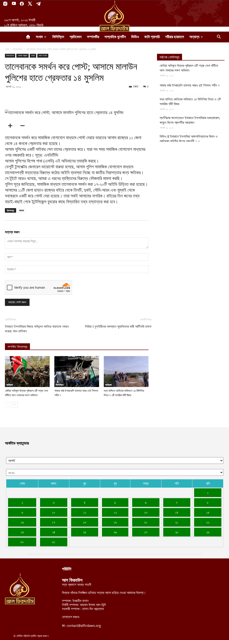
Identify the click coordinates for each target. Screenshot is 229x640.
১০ (53, 512)
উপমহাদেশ (17, 49)
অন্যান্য (194, 37)
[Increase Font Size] (11, 125)
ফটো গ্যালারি (152, 37)
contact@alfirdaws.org (84, 625)
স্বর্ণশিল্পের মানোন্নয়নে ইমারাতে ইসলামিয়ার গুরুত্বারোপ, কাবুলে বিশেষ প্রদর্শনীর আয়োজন (190, 120)
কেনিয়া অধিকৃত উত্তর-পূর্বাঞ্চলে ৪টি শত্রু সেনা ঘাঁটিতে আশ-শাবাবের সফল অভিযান (189, 68)
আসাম (21, 210)
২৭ (145, 532)
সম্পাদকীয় (93, 37)
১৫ (208, 512)
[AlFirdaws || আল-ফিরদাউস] (114, 16)
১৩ (145, 512)
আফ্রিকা (9, 384)
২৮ (176, 532)
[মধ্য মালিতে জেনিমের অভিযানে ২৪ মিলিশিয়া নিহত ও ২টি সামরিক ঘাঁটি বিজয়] (126, 371)
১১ (84, 512)
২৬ (115, 532)
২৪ (53, 532)
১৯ (115, 522)
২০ (145, 522)
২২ (207, 522)
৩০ (22, 542)
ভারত (33, 55)
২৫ (84, 532)
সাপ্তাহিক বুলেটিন (115, 37)
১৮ (84, 522)
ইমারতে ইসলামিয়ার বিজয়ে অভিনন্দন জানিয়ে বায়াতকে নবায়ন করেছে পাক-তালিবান (37, 328)
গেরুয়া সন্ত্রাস (22, 55)
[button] (218, 37)
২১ (176, 522)
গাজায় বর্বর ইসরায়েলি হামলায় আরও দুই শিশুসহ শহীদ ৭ (190, 85)
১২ (115, 512)
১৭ (53, 522)
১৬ (22, 522)
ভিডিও (135, 37)
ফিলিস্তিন (58, 37)
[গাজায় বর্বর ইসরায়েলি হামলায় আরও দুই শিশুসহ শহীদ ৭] (76, 371)
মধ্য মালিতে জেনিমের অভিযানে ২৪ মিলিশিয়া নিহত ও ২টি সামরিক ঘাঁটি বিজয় (190, 101)
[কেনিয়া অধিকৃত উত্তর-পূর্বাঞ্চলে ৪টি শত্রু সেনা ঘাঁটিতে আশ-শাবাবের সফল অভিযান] (27, 371)
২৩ (22, 532)
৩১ (53, 542)
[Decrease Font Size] (23, 125)
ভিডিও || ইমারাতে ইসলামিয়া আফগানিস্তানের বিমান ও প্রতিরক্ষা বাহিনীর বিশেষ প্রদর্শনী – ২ (188, 138)
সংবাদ (39, 37)
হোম (7, 49)
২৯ (207, 532)
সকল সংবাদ (43, 55)
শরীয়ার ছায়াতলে (174, 37)
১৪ (176, 512)
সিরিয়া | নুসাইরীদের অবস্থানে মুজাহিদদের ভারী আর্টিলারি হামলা (118, 326)
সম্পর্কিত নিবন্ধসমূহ (17, 346)
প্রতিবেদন (76, 37)
